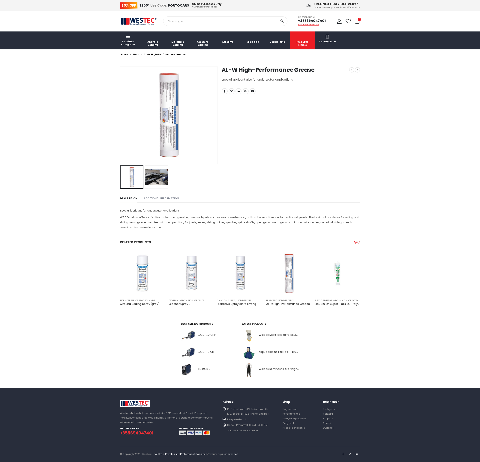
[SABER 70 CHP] (188, 353)
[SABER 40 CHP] (188, 336)
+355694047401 (312, 20)
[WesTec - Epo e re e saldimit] (139, 21)
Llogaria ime (290, 409)
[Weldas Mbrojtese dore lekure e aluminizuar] (249, 336)
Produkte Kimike (302, 43)
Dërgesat (288, 423)
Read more (158, 257)
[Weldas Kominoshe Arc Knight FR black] (249, 370)
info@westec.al (236, 419)
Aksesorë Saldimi (202, 43)
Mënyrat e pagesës (294, 418)
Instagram (350, 454)
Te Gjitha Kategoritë (128, 43)
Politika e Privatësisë (166, 454)
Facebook (225, 91)
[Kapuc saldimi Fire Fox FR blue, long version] (249, 353)
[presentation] (121, 115)
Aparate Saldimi (152, 43)
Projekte (328, 418)
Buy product (256, 257)
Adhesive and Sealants (359, 300)
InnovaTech (231, 454)
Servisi (327, 423)
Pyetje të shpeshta (294, 428)
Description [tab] (128, 198)
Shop (136, 54)
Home (124, 54)
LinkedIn (239, 91)
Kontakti (328, 414)
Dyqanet (328, 428)
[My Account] (339, 21)
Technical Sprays (129, 300)
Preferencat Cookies (193, 454)
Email (253, 91)
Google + (246, 91)
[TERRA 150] (188, 370)
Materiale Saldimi (177, 43)
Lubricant (271, 300)
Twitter (232, 91)
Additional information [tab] (161, 198)
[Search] (282, 21)
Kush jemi (329, 409)
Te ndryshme (327, 41)
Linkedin (357, 454)
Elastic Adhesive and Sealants (331, 300)
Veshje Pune (277, 42)
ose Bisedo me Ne (308, 24)
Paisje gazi (253, 42)
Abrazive (227, 42)
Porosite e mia (291, 414)
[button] (355, 242)
